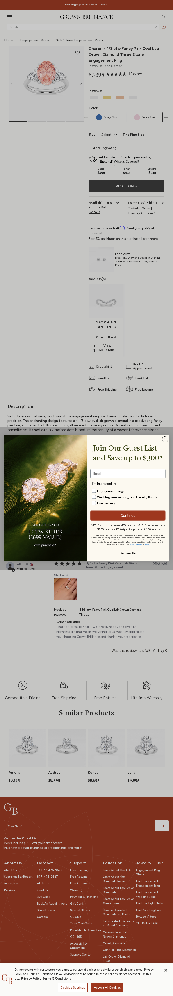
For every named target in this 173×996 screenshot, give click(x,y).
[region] (86, 979)
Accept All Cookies (107, 987)
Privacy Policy (31, 978)
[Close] (166, 970)
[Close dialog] (165, 439)
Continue (128, 515)
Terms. (147, 544)
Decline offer (128, 553)
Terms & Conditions (56, 978)
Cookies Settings (73, 987)
